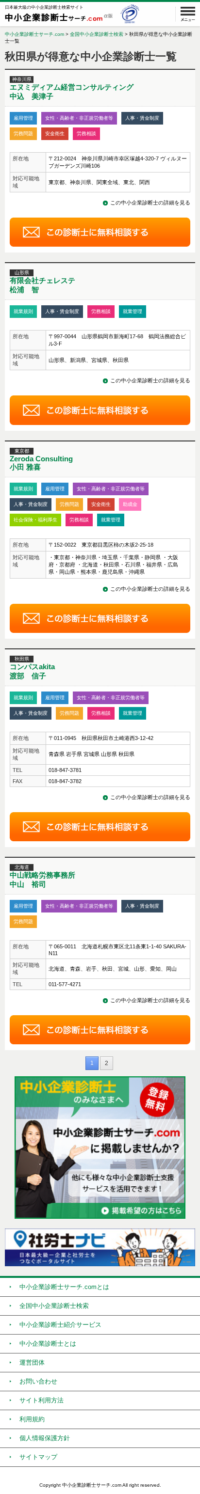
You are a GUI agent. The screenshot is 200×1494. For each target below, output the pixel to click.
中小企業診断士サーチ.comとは (64, 1286)
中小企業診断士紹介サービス (60, 1324)
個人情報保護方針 (44, 1438)
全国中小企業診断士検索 (96, 34)
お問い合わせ (38, 1381)
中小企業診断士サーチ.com (34, 34)
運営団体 (32, 1362)
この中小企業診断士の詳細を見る (150, 202)
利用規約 (32, 1419)
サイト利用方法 (41, 1400)
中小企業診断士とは (47, 1343)
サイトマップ (38, 1457)
